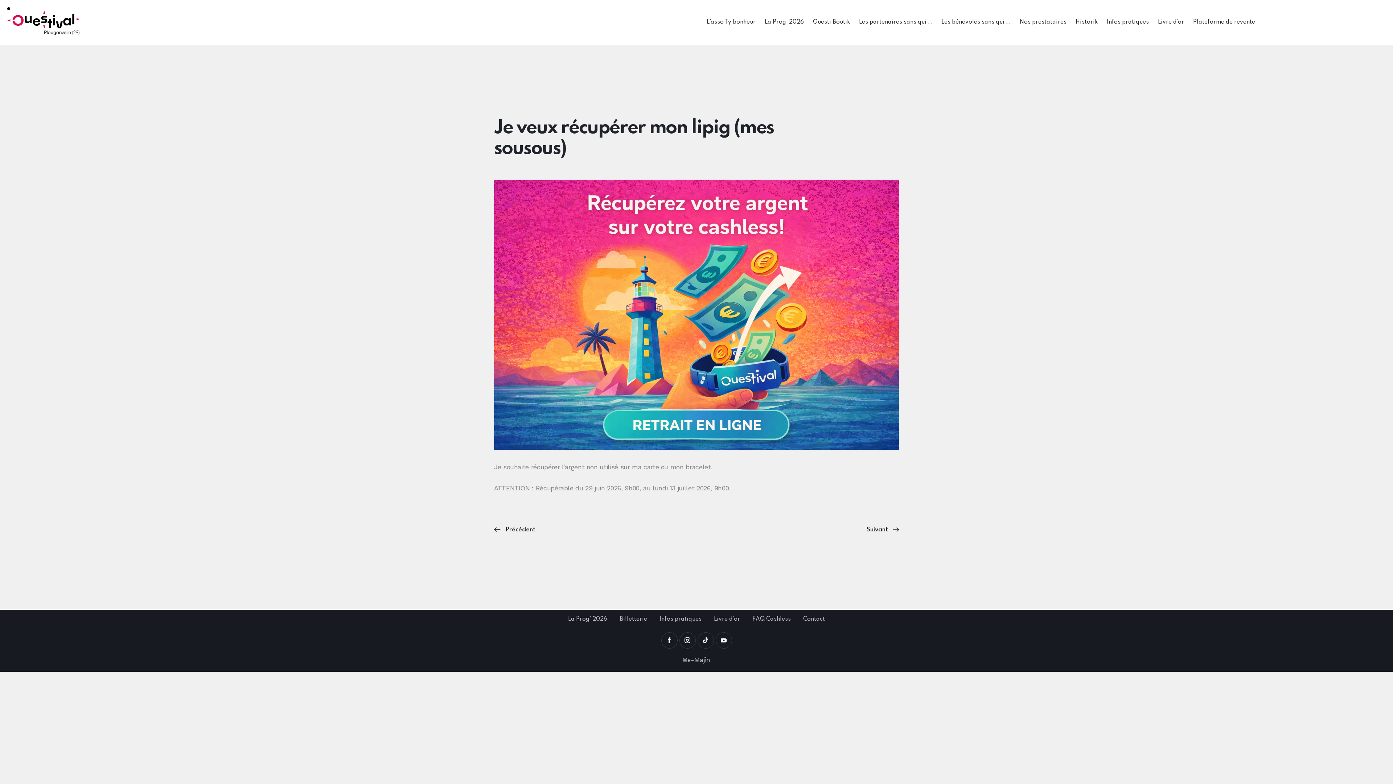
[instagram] (687, 640)
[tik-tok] (706, 640)
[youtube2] (724, 640)
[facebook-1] (669, 640)
